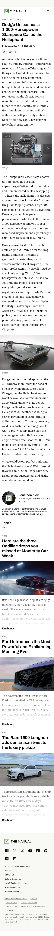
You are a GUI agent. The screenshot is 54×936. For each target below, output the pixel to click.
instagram (20, 502)
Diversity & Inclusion (29, 902)
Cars (4, 527)
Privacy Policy (26, 906)
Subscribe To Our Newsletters (17, 866)
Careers (34, 898)
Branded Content (11, 891)
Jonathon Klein (11, 46)
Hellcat (45, 186)
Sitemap (9, 910)
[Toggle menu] (48, 11)
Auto (4, 535)
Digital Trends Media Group (15, 898)
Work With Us (11, 902)
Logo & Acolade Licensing (15, 883)
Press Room (40, 906)
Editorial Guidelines (12, 879)
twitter (24, 502)
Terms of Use (11, 906)
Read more (8, 628)
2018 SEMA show (13, 384)
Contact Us (9, 874)
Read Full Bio (36, 514)
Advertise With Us (12, 887)
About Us (8, 870)
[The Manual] (16, 11)
